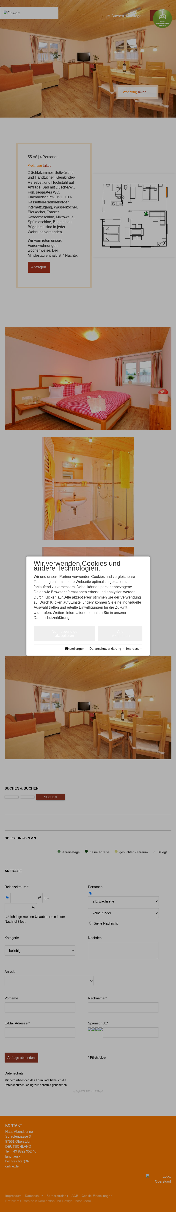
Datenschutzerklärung (105, 648)
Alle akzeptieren (120, 633)
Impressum (134, 648)
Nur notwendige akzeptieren (64, 633)
